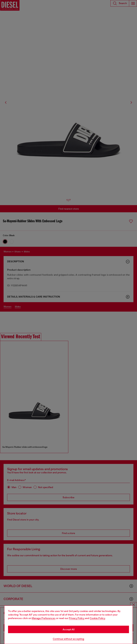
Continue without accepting (68, 638)
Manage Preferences (43, 618)
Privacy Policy (76, 618)
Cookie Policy (97, 618)
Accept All (68, 629)
